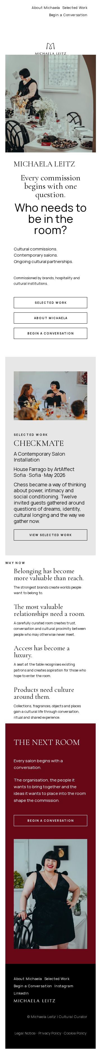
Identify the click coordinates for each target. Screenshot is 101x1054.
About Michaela (46, 7)
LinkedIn (21, 993)
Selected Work (75, 7)
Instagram (64, 986)
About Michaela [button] (51, 318)
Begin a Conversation (68, 15)
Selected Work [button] (51, 303)
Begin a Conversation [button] (50, 333)
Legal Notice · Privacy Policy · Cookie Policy (50, 1033)
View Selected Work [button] (50, 535)
